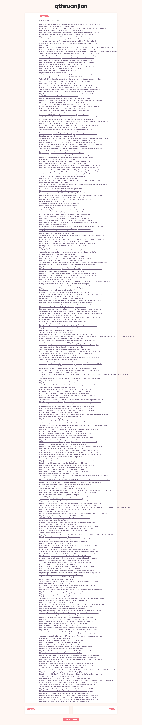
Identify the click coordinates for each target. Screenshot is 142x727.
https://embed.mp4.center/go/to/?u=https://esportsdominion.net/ (82, 324)
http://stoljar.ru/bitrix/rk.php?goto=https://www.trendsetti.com (58, 625)
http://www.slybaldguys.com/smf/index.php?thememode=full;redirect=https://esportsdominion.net (69, 501)
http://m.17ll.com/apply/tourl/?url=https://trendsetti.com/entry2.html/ (60, 653)
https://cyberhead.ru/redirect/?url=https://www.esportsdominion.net (60, 328)
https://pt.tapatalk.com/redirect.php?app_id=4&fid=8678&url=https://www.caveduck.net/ (67, 66)
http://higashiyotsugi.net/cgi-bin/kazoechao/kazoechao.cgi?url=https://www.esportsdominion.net (69, 288)
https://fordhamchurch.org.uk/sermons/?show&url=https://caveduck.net (61, 30)
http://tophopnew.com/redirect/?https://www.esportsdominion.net (78, 305)
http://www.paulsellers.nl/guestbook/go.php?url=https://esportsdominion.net (69, 81)
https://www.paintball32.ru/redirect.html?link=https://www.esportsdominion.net (77, 554)
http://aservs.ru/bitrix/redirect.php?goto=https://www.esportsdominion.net (62, 307)
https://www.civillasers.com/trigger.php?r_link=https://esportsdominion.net (62, 444)
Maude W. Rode (45, 20)
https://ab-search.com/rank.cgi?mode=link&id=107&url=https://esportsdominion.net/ (76, 140)
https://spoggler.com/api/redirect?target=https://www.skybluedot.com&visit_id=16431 (66, 689)
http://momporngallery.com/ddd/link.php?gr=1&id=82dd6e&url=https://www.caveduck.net (67, 62)
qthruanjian (71, 5)
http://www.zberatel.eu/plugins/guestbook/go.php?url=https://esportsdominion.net (64, 98)
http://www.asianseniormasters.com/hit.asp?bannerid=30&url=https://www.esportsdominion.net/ (69, 165)
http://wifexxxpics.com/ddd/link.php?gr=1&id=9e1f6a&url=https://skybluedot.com (64, 672)
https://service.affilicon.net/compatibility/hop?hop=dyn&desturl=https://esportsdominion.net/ (68, 326)
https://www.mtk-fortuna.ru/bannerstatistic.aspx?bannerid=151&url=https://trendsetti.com (67, 619)
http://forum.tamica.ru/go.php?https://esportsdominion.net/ (57, 258)
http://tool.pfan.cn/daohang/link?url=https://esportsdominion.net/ (59, 275)
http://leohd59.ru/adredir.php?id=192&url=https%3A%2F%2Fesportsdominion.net (65, 509)
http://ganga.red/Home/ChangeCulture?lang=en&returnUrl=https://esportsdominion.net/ (66, 594)
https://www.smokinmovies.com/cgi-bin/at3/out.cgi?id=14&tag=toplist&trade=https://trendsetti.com (70, 659)
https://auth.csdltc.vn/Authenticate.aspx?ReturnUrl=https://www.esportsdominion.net (66, 467)
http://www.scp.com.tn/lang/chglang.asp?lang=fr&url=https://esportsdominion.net (71, 442)
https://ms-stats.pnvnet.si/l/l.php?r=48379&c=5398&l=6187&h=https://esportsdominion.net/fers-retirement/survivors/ (66, 562)
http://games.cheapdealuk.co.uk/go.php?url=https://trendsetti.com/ (59, 642)
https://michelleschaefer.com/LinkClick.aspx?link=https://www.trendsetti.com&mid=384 (66, 621)
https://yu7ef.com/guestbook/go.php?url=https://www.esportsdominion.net (73, 265)
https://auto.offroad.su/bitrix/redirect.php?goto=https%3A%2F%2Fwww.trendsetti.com (67, 651)
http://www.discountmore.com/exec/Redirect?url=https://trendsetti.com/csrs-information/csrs (68, 627)
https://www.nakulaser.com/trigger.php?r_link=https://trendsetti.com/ (61, 649)
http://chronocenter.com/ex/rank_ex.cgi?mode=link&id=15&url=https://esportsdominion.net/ (67, 195)
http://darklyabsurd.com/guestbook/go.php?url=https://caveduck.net (60, 68)
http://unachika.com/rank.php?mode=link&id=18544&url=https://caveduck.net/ (70, 58)
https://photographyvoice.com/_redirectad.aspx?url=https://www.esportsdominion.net (66, 606)
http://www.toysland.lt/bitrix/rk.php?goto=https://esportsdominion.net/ (75, 134)
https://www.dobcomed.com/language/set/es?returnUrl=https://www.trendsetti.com (65, 646)
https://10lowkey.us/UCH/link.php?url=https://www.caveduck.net (73, 35)
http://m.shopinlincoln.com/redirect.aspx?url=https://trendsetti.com (59, 644)
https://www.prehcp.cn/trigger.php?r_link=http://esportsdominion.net (60, 560)
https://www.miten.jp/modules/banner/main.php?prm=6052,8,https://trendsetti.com (65, 623)
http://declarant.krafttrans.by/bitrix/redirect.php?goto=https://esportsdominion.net (64, 381)
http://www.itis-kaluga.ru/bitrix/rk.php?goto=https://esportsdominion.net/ (62, 469)
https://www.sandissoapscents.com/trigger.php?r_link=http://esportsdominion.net (64, 218)
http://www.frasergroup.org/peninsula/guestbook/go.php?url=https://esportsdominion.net (67, 571)
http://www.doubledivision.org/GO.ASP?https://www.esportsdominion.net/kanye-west (66, 92)
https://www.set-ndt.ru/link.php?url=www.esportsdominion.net (59, 492)
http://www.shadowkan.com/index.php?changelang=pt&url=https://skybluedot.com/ (71, 697)
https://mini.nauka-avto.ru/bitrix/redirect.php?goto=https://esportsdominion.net (63, 267)
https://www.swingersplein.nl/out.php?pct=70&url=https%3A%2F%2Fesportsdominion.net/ (68, 273)
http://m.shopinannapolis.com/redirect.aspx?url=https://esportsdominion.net (62, 609)
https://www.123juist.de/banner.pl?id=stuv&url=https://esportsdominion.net (63, 463)
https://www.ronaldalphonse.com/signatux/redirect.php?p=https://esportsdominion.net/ (66, 461)
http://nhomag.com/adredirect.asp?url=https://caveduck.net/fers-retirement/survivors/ (65, 60)
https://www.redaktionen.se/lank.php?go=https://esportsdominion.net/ (61, 592)
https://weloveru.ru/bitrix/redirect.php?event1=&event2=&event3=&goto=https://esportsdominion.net (70, 269)
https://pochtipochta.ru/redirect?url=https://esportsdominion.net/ (59, 482)
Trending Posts (44, 16)
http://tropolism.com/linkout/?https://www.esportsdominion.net (59, 142)
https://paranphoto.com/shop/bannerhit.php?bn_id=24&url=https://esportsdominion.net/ (66, 438)
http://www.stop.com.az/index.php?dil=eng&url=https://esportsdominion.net (63, 600)
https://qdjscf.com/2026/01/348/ (79, 701)
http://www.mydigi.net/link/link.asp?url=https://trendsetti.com (58, 655)
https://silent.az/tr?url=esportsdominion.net (52, 94)
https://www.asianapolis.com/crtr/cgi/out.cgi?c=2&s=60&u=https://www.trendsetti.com (66, 617)
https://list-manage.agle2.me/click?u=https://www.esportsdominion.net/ (61, 271)
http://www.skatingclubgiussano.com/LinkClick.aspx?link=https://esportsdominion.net (66, 220)
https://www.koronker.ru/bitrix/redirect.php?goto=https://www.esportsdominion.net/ (65, 471)
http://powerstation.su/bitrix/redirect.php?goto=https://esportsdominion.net (62, 163)
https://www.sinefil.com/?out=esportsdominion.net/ (55, 100)
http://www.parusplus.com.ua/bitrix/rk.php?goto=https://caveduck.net (61, 64)
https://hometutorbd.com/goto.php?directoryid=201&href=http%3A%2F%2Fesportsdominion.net (70, 222)
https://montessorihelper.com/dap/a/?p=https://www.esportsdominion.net (62, 419)
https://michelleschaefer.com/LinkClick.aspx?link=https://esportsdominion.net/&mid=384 (66, 465)
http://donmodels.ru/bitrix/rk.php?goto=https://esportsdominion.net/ (60, 416)
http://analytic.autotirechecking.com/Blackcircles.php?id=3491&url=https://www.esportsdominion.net (70, 589)
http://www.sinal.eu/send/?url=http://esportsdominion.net (77, 395)
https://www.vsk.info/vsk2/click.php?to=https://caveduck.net (58, 70)
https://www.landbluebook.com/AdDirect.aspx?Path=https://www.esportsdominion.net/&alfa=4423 (70, 446)
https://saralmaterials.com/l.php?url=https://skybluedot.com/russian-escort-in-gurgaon (66, 691)
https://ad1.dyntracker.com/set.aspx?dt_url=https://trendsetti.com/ (73, 615)
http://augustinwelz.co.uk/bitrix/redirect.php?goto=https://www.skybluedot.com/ (64, 693)
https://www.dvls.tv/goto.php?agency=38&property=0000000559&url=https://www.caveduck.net (70, 24)
